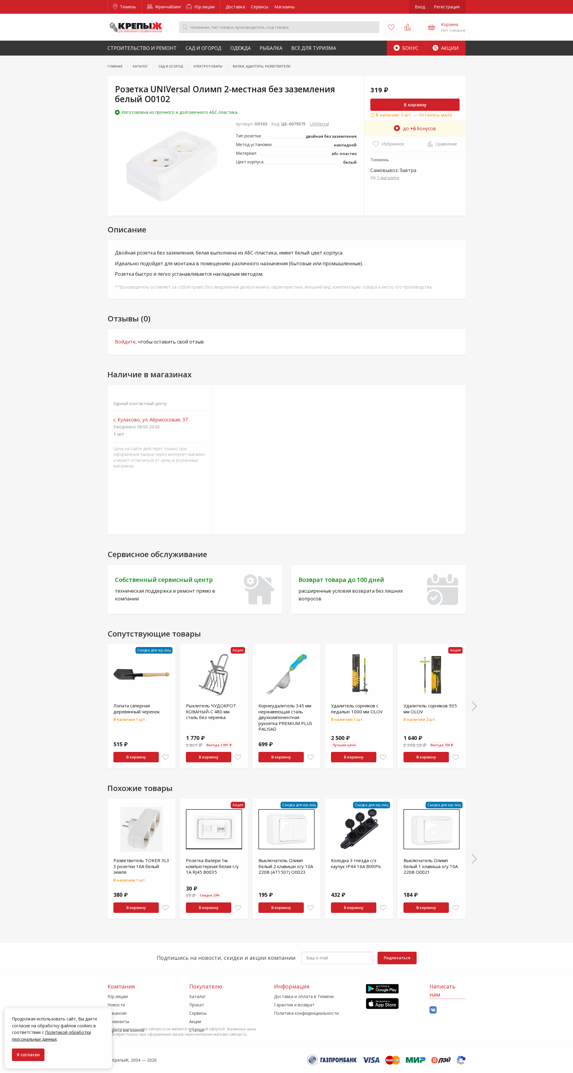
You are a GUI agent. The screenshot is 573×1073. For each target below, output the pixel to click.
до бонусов (419, 128)
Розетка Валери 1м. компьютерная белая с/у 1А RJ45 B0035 (212, 866)
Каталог (197, 996)
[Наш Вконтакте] (433, 1010)
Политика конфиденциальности (306, 1013)
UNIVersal (319, 124)
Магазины (284, 7)
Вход (420, 7)
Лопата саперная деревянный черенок (136, 709)
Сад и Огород (203, 48)
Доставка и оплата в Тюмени (304, 996)
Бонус (409, 48)
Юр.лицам (204, 7)
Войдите (125, 341)
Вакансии (117, 1013)
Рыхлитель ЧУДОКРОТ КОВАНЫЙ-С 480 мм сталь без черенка (211, 711)
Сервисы (259, 7)
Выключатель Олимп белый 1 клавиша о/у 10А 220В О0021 (430, 866)
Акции (449, 48)
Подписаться (397, 957)
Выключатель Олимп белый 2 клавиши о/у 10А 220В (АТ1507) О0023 (285, 866)
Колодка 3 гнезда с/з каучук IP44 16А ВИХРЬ (356, 863)
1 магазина (388, 177)
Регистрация (447, 7)
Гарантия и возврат (294, 1005)
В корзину (415, 105)
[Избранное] (391, 27)
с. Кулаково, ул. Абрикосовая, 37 (150, 420)
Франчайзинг (167, 7)
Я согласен (28, 1054)
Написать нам (442, 990)
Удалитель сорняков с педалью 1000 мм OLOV (357, 709)
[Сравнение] (408, 27)
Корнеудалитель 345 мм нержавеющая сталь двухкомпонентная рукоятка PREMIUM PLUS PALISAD (285, 717)
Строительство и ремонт (142, 48)
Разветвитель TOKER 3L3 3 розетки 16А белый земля (141, 866)
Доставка (235, 7)
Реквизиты (118, 1021)
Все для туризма (313, 48)
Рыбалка (271, 48)
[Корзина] (432, 27)
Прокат (196, 1005)
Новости (116, 1005)
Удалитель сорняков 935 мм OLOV (430, 709)
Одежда (240, 48)
